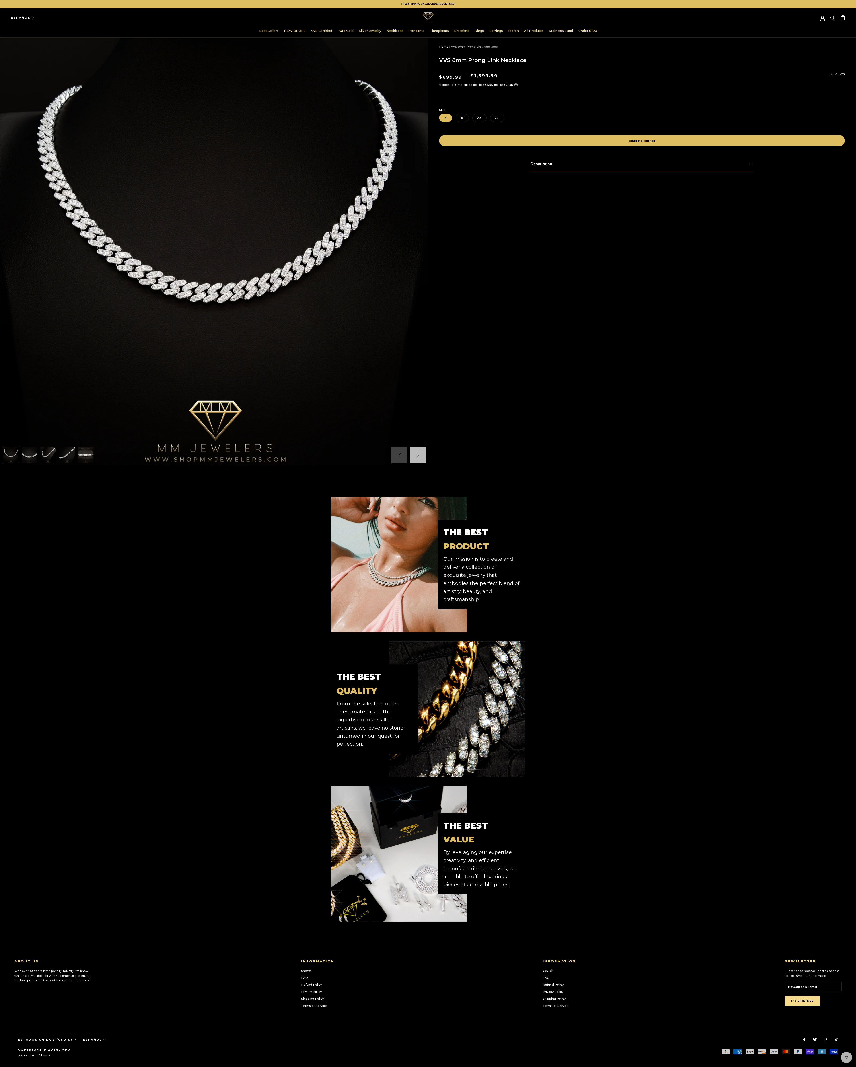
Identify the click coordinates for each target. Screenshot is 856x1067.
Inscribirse (802, 1000)
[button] (418, 455)
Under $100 (587, 31)
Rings (479, 31)
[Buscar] (832, 17)
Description (541, 164)
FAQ (304, 977)
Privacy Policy (311, 991)
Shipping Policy (312, 998)
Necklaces (395, 31)
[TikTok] (836, 1039)
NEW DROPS (295, 31)
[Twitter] (815, 1039)
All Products (534, 31)
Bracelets (461, 31)
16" (445, 117)
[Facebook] (804, 1039)
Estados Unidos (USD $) (45, 1039)
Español (20, 17)
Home (444, 46)
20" (479, 117)
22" (497, 117)
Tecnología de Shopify (34, 1055)
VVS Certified (321, 31)
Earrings (496, 31)
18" (462, 117)
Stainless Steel (561, 31)
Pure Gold (345, 31)
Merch (513, 31)
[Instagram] (825, 1039)
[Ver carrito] (843, 17)
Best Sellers (269, 31)
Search (306, 970)
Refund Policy (311, 984)
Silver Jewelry (370, 31)
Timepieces (439, 31)
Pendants (416, 31)
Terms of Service (314, 1005)
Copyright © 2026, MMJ (44, 1049)
